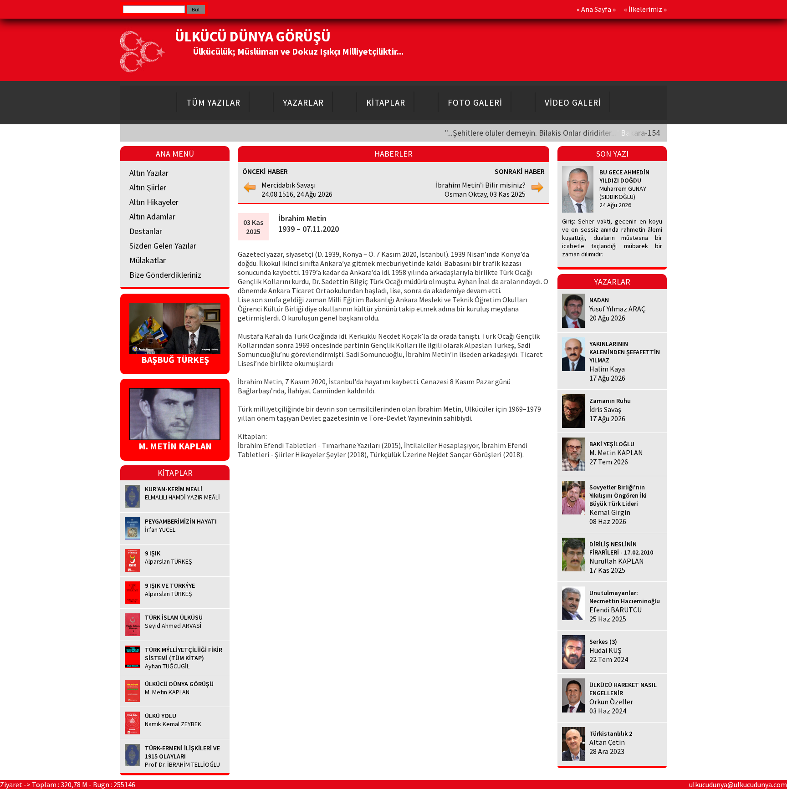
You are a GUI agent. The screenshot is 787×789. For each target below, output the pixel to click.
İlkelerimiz (645, 9)
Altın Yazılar (149, 173)
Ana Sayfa (596, 9)
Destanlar (145, 231)
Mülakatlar (147, 260)
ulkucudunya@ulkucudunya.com (738, 784)
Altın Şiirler (147, 187)
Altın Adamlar (152, 216)
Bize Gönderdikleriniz (165, 275)
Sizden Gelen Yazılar (162, 245)
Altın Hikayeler (154, 202)
